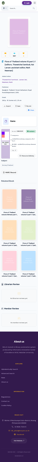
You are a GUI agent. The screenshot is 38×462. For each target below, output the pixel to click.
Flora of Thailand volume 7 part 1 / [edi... (28, 275)
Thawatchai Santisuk (10, 79)
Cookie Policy (6, 405)
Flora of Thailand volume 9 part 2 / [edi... (28, 244)
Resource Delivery (28, 156)
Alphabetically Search (9, 369)
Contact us (5, 401)
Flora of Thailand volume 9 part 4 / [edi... (9, 244)
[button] (3, 3)
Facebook (20, 434)
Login (28, 3)
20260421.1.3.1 (19, 456)
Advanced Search (7, 373)
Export (8, 106)
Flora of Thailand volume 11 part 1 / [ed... (28, 213)
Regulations (5, 397)
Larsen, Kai (23, 79)
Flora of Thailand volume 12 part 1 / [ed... (9, 275)
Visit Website (18, 441)
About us (4, 382)
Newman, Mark (7, 82)
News (3, 377)
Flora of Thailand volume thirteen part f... (9, 213)
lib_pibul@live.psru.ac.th (20, 430)
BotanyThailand (7, 165)
